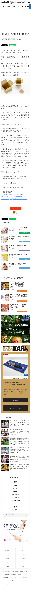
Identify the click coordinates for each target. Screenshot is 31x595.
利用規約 (25, 577)
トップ (3, 6)
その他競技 (15, 494)
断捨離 (13, 39)
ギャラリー (15, 510)
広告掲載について (21, 574)
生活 (9, 39)
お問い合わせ (6, 571)
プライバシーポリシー (7, 577)
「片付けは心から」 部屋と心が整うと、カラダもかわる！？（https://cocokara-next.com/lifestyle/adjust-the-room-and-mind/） (15, 197)
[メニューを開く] (29, 2)
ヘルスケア (15, 497)
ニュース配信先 (14, 571)
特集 (15, 507)
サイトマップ (15, 580)
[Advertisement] (17, 19)
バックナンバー (15, 500)
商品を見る (15, 400)
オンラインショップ (8, 550)
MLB (13, 6)
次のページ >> (15, 208)
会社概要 (13, 574)
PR (16, 503)
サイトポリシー (18, 577)
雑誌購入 (7, 574)
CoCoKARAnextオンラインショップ (15, 407)
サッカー (20, 6)
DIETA (5, 39)
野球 (8, 6)
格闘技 (27, 6)
